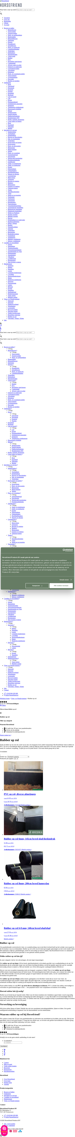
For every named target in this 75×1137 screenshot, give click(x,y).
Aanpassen (36, 585)
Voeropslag (11, 200)
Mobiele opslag (12, 297)
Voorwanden (12, 31)
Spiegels (10, 229)
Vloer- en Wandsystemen (11, 299)
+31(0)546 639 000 (11, 693)
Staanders (11, 269)
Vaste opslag (12, 295)
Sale (5, 320)
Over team (7, 1081)
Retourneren (8, 1069)
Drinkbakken (12, 135)
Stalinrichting (12, 132)
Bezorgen (7, 1068)
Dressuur (10, 281)
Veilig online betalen (10, 1066)
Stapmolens (11, 246)
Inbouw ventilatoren (14, 241)
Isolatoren (11, 105)
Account (6, 25)
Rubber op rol (12, 317)
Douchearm (11, 156)
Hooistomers (12, 202)
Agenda (6, 1084)
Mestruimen (11, 185)
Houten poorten (12, 214)
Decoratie (11, 79)
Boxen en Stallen (9, 1092)
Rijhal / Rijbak (12, 223)
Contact (6, 690)
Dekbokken (11, 53)
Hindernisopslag (13, 294)
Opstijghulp (11, 236)
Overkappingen (12, 77)
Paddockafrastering (14, 116)
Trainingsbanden (13, 248)
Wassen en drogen (13, 174)
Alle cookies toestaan (61, 585)
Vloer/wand (11, 56)
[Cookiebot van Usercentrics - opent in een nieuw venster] (64, 550)
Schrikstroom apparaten (15, 104)
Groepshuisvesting (13, 68)
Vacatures (7, 18)
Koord (10, 100)
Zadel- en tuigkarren (14, 165)
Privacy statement (9, 1125)
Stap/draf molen (13, 311)
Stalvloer (10, 302)
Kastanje (10, 90)
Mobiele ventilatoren (14, 239)
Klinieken (11, 72)
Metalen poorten (13, 216)
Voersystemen (12, 75)
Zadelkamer (11, 162)
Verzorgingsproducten (14, 250)
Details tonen (64, 580)
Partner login (8, 1082)
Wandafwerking (13, 227)
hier (17, 572)
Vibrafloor (11, 257)
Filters (4, 705)
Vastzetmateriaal (13, 155)
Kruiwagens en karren (14, 142)
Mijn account (8, 1064)
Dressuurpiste (12, 283)
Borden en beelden (13, 81)
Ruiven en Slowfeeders (15, 137)
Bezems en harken (13, 181)
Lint (9, 98)
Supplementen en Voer (15, 251)
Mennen (10, 287)
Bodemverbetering (13, 221)
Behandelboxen (12, 38)
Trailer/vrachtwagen (14, 313)
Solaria (10, 244)
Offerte (6, 23)
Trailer (10, 190)
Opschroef (11, 86)
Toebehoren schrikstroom (15, 107)
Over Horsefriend (9, 1079)
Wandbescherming (13, 192)
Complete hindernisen (14, 273)
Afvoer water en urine (14, 65)
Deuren (10, 42)
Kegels (10, 288)
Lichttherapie (12, 258)
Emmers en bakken (14, 186)
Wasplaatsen (11, 306)
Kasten (10, 167)
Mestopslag (11, 148)
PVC (9, 60)
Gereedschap (12, 176)
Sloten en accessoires (14, 195)
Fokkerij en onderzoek (15, 67)
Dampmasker (12, 253)
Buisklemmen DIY (14, 118)
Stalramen (11, 40)
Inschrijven (4, 1046)
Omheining (7, 82)
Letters (10, 285)
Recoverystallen (13, 309)
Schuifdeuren (12, 46)
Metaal (10, 111)
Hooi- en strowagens (14, 146)
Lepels (10, 271)
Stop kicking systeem (14, 262)
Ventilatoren (11, 237)
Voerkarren (11, 199)
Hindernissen (8, 264)
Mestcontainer (12, 149)
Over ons (7, 19)
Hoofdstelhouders (13, 172)
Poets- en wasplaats (14, 153)
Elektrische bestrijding (14, 211)
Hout (9, 84)
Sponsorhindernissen (14, 276)
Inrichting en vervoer (10, 130)
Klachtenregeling (9, 1071)
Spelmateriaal (12, 292)
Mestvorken (11, 178)
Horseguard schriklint (14, 109)
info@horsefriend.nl (11, 695)
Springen (10, 265)
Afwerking (11, 70)
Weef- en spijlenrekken (15, 35)
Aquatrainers (12, 255)
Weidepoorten (12, 112)
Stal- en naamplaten (14, 139)
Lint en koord (12, 97)
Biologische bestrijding (15, 209)
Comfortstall (11, 63)
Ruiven (10, 218)
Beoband (10, 95)
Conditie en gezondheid (11, 243)
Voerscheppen (12, 204)
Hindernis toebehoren (14, 280)
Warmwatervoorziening (15, 158)
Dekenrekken (12, 169)
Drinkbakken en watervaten (16, 220)
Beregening (11, 232)
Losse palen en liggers (14, 121)
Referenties (7, 21)
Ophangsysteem (13, 188)
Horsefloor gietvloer (14, 315)
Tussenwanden (12, 33)
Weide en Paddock (13, 213)
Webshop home (5, 698)
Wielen (10, 151)
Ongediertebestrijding (14, 206)
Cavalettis (11, 274)
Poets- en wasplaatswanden (16, 74)
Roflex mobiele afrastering (16, 119)
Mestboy (10, 183)
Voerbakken (11, 134)
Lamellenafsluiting (13, 49)
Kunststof (11, 93)
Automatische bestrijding (15, 207)
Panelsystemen (12, 114)
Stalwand (11, 301)
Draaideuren (11, 44)
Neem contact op (5, 735)
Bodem (10, 225)
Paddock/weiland (13, 304)
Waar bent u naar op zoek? (8, 10)
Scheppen (11, 179)
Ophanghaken (12, 170)
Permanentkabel (13, 102)
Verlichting (11, 51)
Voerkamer (11, 197)
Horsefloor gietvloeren (15, 61)
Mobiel (10, 128)
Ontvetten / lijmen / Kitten (16, 318)
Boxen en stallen (9, 28)
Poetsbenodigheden (14, 160)
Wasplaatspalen (12, 54)
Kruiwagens (11, 144)
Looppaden (11, 308)
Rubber (10, 58)
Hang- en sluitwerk (14, 47)
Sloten (10, 278)
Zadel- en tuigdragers (14, 163)
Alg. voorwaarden (9, 1124)
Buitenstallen (12, 37)
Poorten (10, 91)
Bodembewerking (13, 234)
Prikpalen (11, 126)
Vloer (9, 193)
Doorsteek (11, 88)
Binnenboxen (12, 30)
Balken (10, 267)
